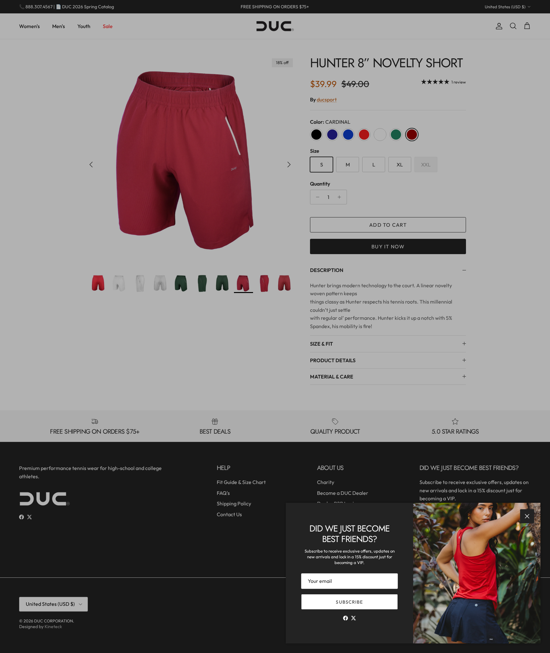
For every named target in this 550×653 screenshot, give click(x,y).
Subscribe (349, 602)
